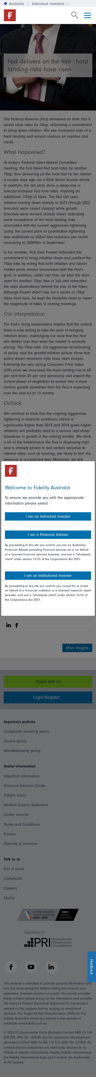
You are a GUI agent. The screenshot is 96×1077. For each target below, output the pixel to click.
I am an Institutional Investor (48, 575)
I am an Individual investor (48, 516)
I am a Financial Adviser (48, 534)
